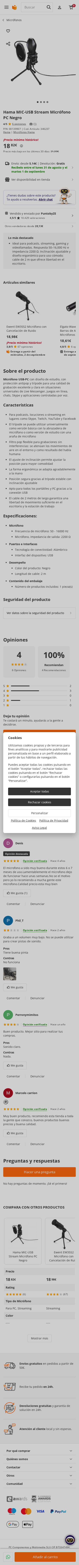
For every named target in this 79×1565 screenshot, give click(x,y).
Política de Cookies (23, 820)
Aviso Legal (39, 828)
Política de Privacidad (53, 820)
